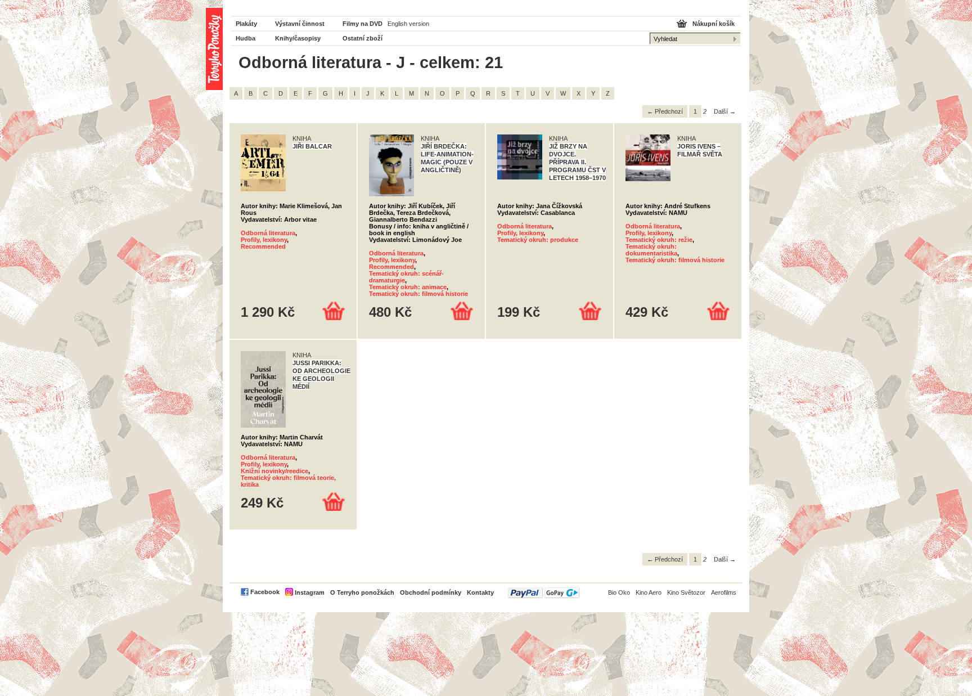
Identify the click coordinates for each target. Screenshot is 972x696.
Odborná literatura (268, 233)
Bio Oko (619, 592)
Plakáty (246, 23)
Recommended (263, 246)
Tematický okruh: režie (659, 239)
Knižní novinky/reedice (274, 471)
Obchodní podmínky (430, 592)
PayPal (543, 592)
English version (408, 23)
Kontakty (480, 592)
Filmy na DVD (362, 23)
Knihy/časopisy (298, 38)
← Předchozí (665, 111)
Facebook (265, 592)
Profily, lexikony (264, 239)
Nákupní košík (713, 23)
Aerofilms (723, 592)
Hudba (245, 38)
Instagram (310, 592)
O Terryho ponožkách (362, 592)
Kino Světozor (686, 592)
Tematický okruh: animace (408, 287)
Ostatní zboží (362, 38)
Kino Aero (649, 592)
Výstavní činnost (300, 23)
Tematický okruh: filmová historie (418, 293)
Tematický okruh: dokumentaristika (651, 250)
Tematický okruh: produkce (537, 239)
